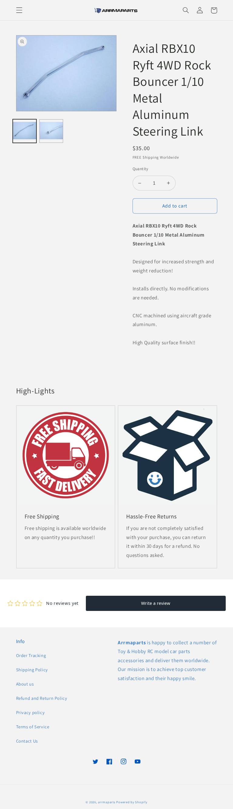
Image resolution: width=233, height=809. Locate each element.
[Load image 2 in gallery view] (51, 131)
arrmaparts (106, 802)
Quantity (140, 168)
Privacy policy (30, 712)
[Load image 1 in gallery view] (24, 131)
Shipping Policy (32, 669)
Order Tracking (31, 655)
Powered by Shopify (131, 802)
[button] (19, 10)
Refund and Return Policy (41, 698)
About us (25, 684)
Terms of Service (32, 727)
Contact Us (27, 741)
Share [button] (145, 359)
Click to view (204, 392)
